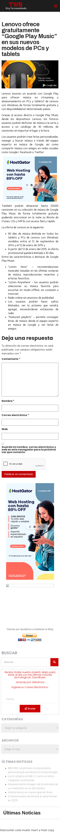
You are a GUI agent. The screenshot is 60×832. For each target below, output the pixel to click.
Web (5, 429)
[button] (55, 6)
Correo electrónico (15, 415)
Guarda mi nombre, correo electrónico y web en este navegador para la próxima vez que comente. (29, 450)
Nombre (8, 401)
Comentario (11, 359)
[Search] (54, 662)
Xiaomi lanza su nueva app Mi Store (30, 792)
